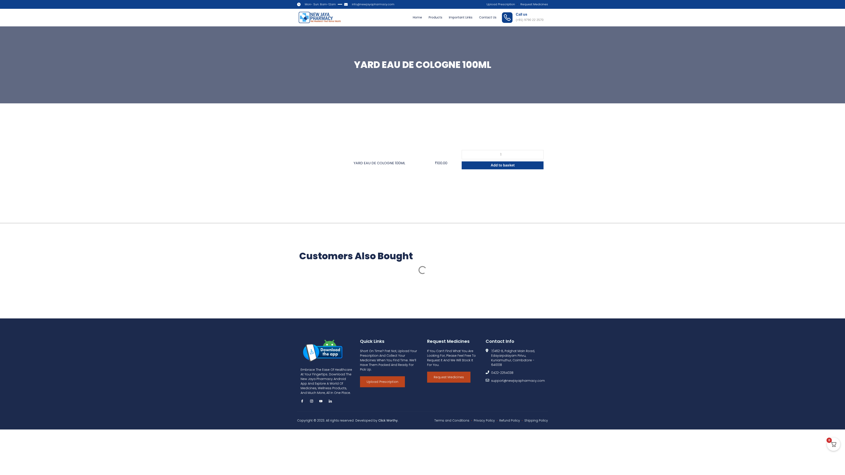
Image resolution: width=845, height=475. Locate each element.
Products (435, 17)
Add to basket (503, 165)
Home (417, 17)
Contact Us (487, 17)
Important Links (460, 17)
